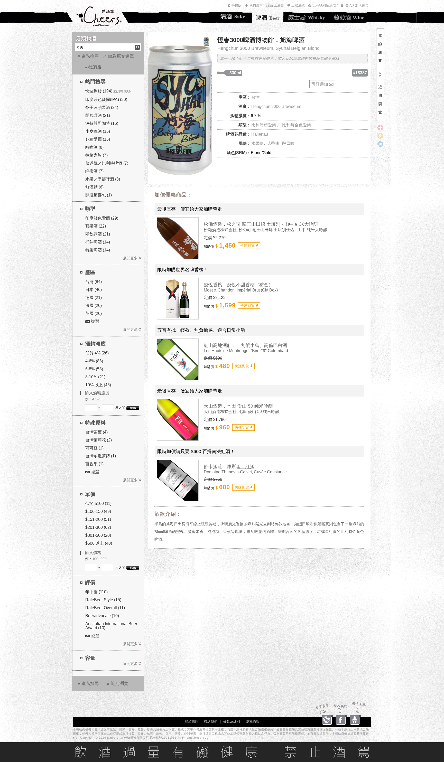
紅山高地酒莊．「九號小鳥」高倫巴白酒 (245, 345)
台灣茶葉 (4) (96, 432)
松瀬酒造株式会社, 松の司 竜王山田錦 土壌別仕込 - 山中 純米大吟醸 (265, 230)
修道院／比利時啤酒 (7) (106, 163)
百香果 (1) (94, 464)
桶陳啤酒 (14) (97, 242)
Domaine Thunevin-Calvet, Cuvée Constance (245, 472)
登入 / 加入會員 (356, 5)
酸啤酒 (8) (94, 147)
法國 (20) (93, 305)
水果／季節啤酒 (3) (102, 179)
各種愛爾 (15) (97, 139)
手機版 (237, 5)
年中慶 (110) (96, 592)
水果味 (257, 143)
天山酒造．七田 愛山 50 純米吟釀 (238, 406)
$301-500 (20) (98, 535)
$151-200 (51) (98, 519)
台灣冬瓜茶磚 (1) (100, 456)
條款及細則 (231, 721)
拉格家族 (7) (96, 155)
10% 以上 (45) (98, 385)
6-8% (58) (94, 369)
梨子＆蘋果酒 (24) (101, 107)
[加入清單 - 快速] (249, 245)
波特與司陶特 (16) (101, 123)
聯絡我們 (210, 721)
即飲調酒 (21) (97, 115)
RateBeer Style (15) (103, 600)
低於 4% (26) (97, 353)
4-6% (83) (94, 361)
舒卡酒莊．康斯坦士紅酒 (229, 466)
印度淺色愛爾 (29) (101, 218)
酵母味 (288, 143)
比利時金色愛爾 (296, 125)
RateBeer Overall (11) (105, 608)
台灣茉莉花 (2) (98, 440)
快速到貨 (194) (98, 91)
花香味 (273, 143)
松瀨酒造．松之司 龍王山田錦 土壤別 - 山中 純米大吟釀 (261, 224)
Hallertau (259, 134)
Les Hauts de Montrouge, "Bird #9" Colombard (246, 351)
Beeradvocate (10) (102, 616)
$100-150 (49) (98, 511)
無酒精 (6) (94, 187)
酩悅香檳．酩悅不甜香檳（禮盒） (238, 284)
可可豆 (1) (94, 448)
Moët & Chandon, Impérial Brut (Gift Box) (241, 290)
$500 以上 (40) (98, 543)
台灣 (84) (93, 281)
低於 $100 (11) (98, 503)
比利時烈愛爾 (263, 125)
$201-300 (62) (98, 527)
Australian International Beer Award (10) (111, 626)
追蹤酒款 (298, 5)
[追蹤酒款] (206, 53)
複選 (94, 321)
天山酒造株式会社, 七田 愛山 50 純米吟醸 (241, 411)
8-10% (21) (95, 377)
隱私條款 (252, 721)
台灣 (255, 97)
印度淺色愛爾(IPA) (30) (106, 99)
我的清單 (256, 5)
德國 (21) (93, 297)
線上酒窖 (277, 5)
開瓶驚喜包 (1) (98, 195)
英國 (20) (93, 313)
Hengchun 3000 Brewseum (276, 106)
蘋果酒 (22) (95, 226)
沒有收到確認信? (325, 5)
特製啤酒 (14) (97, 250)
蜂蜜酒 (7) (94, 171)
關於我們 (191, 721)
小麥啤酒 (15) (97, 131)
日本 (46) (93, 289)
